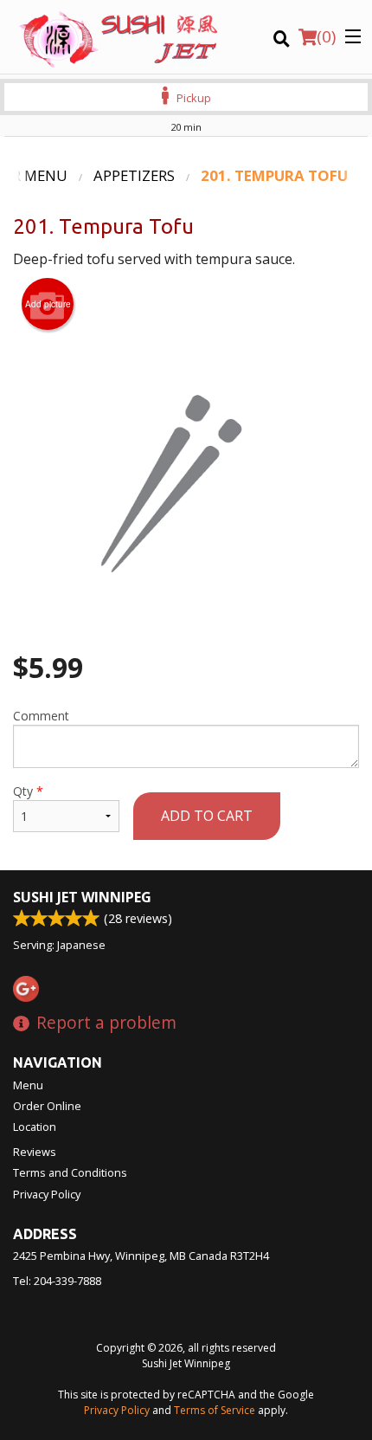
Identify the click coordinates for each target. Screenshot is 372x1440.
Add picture (48, 304)
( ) (326, 36)
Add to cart (207, 815)
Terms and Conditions (70, 1172)
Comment (41, 715)
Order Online (47, 1106)
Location (34, 1126)
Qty (28, 791)
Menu (28, 1085)
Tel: (57, 1280)
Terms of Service (214, 1410)
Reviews (34, 1151)
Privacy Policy (46, 1194)
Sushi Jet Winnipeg (82, 897)
